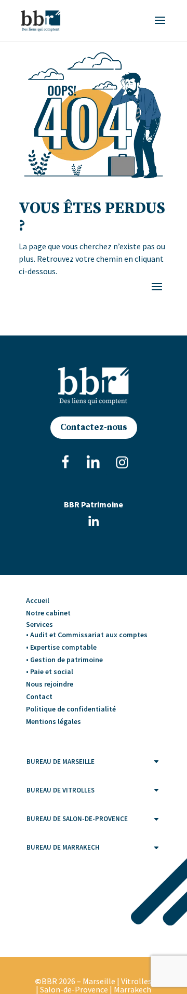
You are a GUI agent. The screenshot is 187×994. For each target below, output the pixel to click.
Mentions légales (53, 721)
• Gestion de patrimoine (64, 659)
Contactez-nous (93, 427)
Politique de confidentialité (71, 709)
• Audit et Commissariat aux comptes (87, 634)
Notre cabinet (48, 612)
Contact (39, 696)
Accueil (37, 600)
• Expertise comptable (61, 647)
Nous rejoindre (49, 684)
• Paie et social (49, 671)
